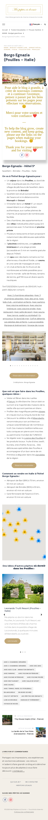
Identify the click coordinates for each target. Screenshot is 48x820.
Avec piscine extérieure (17, 305)
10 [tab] (31, 366)
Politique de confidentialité (24, 812)
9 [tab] (28, 366)
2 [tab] (13, 366)
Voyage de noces (35, 325)
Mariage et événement (15, 325)
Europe (7, 49)
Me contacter (31, 782)
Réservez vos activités (24, 465)
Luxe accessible (35, 322)
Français (36, 24)
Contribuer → (18, 771)
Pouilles (36, 49)
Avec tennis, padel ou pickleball (22, 315)
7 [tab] (24, 366)
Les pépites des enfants (15, 322)
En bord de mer (21, 318)
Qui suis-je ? (15, 782)
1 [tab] (10, 366)
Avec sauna (38, 312)
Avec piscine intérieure (14, 677)
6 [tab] (22, 366)
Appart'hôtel (35, 47)
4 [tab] (17, 366)
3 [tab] (15, 366)
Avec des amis (31, 299)
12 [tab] (35, 366)
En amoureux (9, 692)
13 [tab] (37, 366)
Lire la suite (12, 641)
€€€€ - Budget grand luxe (15, 47)
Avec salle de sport (23, 312)
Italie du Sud (24, 49)
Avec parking (38, 302)
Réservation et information (24, 376)
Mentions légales (24, 785)
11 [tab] (33, 366)
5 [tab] (19, 366)
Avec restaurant (11, 681)
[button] (5, 348)
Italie (14, 49)
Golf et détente (37, 318)
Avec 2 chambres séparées (20, 295)
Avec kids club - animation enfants (19, 669)
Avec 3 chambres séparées (15, 666)
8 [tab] (26, 366)
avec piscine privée (26, 309)
